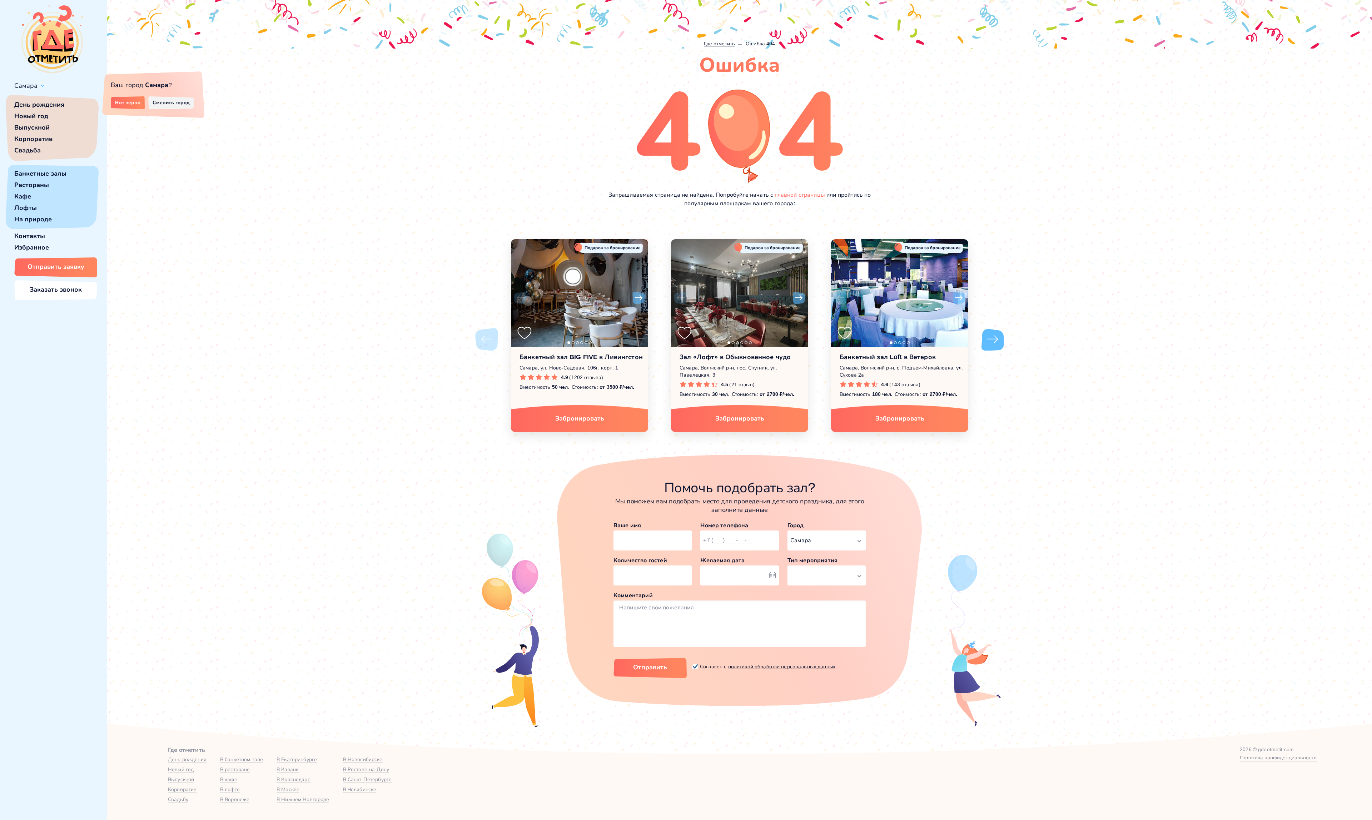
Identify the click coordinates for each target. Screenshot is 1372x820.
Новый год (31, 116)
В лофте (230, 789)
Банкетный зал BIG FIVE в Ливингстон (581, 357)
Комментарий (633, 595)
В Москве (288, 789)
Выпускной (32, 127)
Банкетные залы (40, 173)
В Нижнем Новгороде (303, 799)
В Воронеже (234, 799)
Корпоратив (33, 138)
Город (795, 525)
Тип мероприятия (812, 560)
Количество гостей (640, 560)
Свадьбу (178, 799)
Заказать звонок (56, 289)
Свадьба (27, 150)
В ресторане (235, 769)
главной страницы (800, 195)
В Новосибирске (363, 759)
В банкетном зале (241, 759)
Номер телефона (724, 525)
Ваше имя (627, 525)
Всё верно (127, 102)
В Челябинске (360, 789)
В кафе (228, 779)
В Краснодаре (293, 779)
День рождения (39, 104)
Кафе (22, 196)
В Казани (288, 769)
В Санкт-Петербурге (367, 779)
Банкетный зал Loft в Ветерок (888, 357)
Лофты (25, 207)
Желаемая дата (722, 560)
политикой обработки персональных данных (781, 666)
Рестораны (31, 184)
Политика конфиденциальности (1278, 757)
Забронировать (579, 418)
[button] (520, 298)
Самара (26, 85)
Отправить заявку (56, 266)
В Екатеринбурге (297, 759)
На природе (33, 219)
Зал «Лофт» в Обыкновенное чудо (735, 357)
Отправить (650, 667)
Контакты (29, 236)
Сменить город (171, 102)
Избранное (31, 247)
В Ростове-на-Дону (366, 769)
